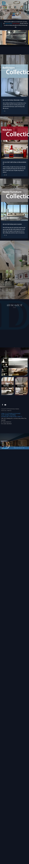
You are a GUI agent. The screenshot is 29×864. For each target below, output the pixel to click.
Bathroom (8, 68)
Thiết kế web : (4, 410)
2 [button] (4, 235)
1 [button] (3, 235)
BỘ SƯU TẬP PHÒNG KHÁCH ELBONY (12, 224)
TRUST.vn (9, 410)
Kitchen (7, 130)
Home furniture (11, 192)
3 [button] (6, 235)
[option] (14, 10)
